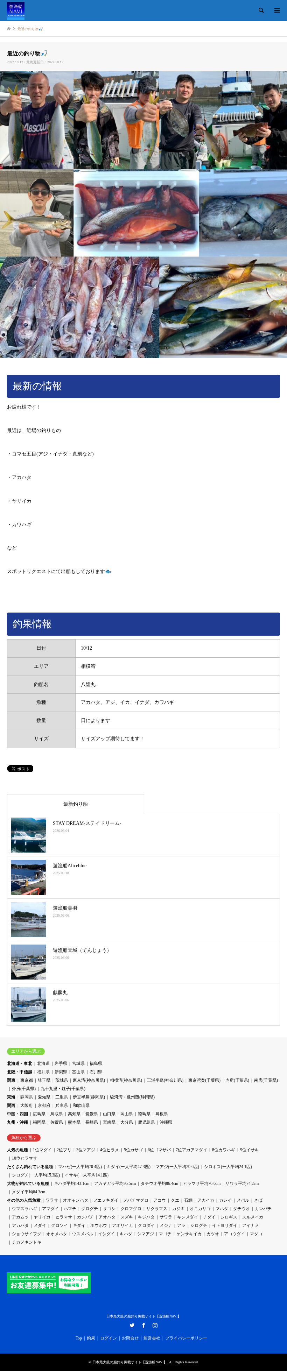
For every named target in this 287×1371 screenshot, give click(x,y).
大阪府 (26, 1105)
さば (258, 1200)
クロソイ (59, 1225)
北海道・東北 (19, 1063)
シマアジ (145, 1233)
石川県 (96, 1071)
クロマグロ (130, 1208)
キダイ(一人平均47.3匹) (128, 1166)
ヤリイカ (42, 1217)
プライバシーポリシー (186, 1338)
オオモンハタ (75, 1200)
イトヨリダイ (224, 1225)
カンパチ (263, 1208)
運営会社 (152, 1338)
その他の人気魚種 (24, 1200)
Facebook (143, 1325)
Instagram (155, 1325)
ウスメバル (82, 1233)
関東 (11, 1080)
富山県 (78, 1071)
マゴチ (165, 1233)
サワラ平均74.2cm (242, 1183)
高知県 (74, 1113)
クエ (175, 1200)
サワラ (166, 1217)
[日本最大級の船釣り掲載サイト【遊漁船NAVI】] (15, 10)
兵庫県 (61, 1105)
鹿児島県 (146, 1122)
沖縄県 (166, 1122)
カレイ (225, 1200)
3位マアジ (85, 1149)
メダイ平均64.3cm (28, 1191)
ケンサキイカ (189, 1233)
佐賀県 (56, 1122)
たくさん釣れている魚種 (30, 1166)
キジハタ (146, 1217)
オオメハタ (56, 1233)
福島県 (96, 1063)
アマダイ (50, 1208)
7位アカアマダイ (191, 1149)
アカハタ (20, 1225)
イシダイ (106, 1233)
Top (79, 1338)
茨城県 (61, 1080)
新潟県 (61, 1071)
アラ (181, 1225)
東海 (11, 1097)
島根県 (161, 1113)
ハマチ (70, 1208)
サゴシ (109, 1208)
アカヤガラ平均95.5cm (115, 1183)
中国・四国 (17, 1113)
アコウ (159, 1200)
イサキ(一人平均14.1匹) (86, 1175)
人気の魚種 (17, 1149)
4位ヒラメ (109, 1149)
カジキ (178, 1208)
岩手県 (61, 1063)
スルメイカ (252, 1217)
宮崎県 (109, 1122)
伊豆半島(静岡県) (89, 1097)
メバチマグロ (135, 1200)
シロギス (228, 1217)
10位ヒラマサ (24, 1158)
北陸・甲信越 (19, 1071)
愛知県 (44, 1097)
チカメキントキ (26, 1242)
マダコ (256, 1233)
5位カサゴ (133, 1149)
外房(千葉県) (24, 1088)
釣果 (91, 1338)
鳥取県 (56, 1113)
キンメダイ (187, 1217)
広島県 (39, 1113)
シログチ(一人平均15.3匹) (36, 1175)
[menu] (276, 10)
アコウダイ (234, 1233)
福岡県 (39, 1122)
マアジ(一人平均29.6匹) (177, 1166)
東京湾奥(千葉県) (204, 1080)
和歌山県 (81, 1105)
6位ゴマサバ (159, 1149)
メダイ (40, 1225)
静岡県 (26, 1097)
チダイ (209, 1217)
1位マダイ (42, 1149)
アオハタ (107, 1217)
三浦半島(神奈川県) (165, 1080)
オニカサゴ (200, 1208)
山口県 (109, 1113)
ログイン (108, 1338)
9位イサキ (249, 1149)
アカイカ (205, 1200)
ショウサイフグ (26, 1233)
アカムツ (20, 1217)
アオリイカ (122, 1225)
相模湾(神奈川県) (126, 1080)
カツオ (212, 1233)
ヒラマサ (63, 1217)
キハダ (126, 1233)
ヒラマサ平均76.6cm (201, 1183)
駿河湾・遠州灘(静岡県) (132, 1097)
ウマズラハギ (24, 1208)
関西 (11, 1105)
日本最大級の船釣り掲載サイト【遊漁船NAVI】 (143, 1316)
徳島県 (144, 1113)
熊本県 (74, 1122)
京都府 (44, 1105)
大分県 (126, 1122)
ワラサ (52, 1200)
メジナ (166, 1225)
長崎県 (91, 1122)
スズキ (126, 1217)
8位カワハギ (223, 1149)
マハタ (222, 1208)
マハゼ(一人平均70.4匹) (80, 1166)
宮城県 (78, 1063)
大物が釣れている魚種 (28, 1183)
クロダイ (146, 1225)
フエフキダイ (105, 1200)
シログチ (198, 1225)
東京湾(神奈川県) (89, 1080)
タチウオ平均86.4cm (159, 1183)
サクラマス (156, 1208)
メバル (243, 1200)
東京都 (26, 1080)
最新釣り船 (75, 804)
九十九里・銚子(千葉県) (63, 1088)
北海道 (43, 1063)
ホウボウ (98, 1225)
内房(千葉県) (237, 1080)
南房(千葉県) (266, 1080)
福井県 (43, 1071)
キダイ (79, 1225)
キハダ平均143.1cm (71, 1183)
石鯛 (188, 1200)
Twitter (132, 1325)
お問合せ (130, 1338)
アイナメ (250, 1225)
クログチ (89, 1208)
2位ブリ (64, 1149)
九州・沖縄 (17, 1122)
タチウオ (241, 1208)
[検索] (260, 10)
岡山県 (126, 1113)
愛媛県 (91, 1113)
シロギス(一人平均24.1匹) (228, 1166)
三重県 (61, 1097)
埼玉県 (44, 1080)
